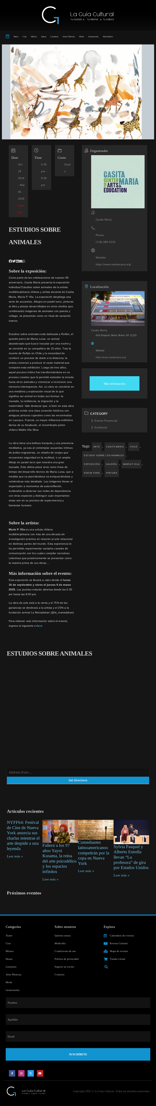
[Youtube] (40, 1073)
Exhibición (101, 427)
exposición (92, 464)
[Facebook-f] (12, 1073)
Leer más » (15, 856)
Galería (111, 464)
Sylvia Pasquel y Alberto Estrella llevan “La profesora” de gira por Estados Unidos (131, 857)
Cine (24, 37)
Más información (115, 383)
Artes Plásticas (69, 37)
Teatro (16, 37)
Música (34, 37)
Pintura (111, 473)
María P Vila (131, 464)
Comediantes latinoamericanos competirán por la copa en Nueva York (93, 853)
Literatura (54, 37)
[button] (10, 261)
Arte (96, 447)
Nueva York (92, 473)
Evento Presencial (106, 420)
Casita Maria (115, 447)
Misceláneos (108, 37)
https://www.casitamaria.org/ (113, 264)
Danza (43, 37)
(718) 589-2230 (105, 241)
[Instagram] (21, 1073)
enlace (38, 625)
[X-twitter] (31, 1073)
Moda (81, 37)
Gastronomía (93, 37)
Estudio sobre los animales (104, 455)
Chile (134, 447)
